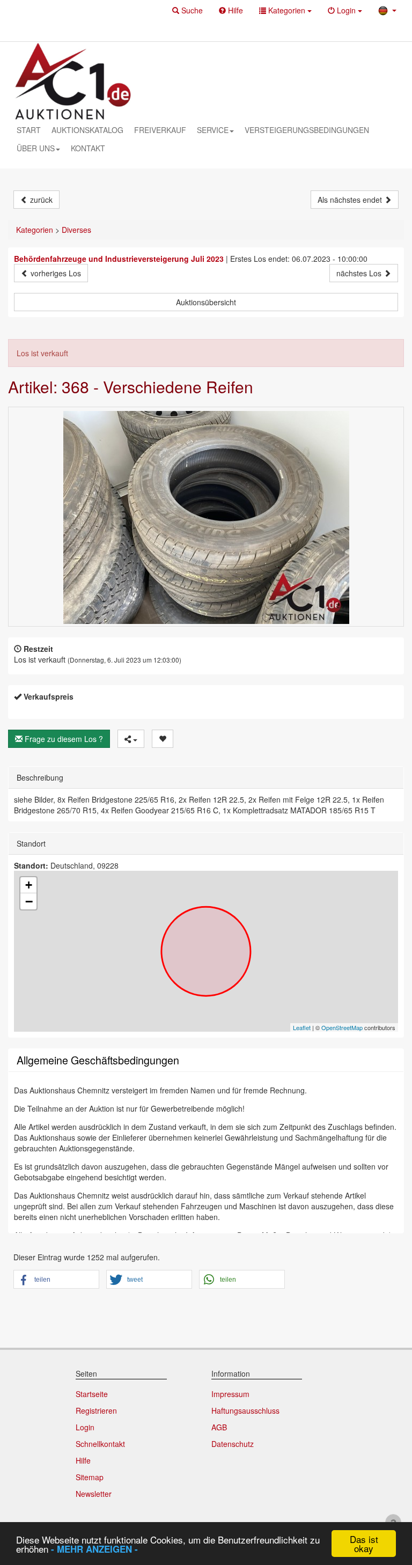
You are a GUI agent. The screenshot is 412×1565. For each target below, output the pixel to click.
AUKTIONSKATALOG (87, 129)
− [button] (29, 901)
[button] (187, 10)
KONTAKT (88, 148)
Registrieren (96, 1410)
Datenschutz (232, 1443)
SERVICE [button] (213, 129)
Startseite (92, 1393)
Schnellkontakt (100, 1443)
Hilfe (83, 1460)
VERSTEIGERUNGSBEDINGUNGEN (307, 129)
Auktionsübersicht (206, 302)
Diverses (76, 229)
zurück (40, 199)
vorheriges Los (54, 273)
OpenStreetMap (342, 1027)
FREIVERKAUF (160, 129)
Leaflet (302, 1027)
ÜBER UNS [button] (36, 148)
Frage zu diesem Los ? (63, 738)
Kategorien (34, 229)
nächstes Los (360, 273)
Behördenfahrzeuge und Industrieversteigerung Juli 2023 (119, 258)
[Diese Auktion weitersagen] (130, 739)
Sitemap (90, 1477)
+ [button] (28, 885)
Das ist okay (364, 1543)
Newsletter (94, 1493)
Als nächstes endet (351, 199)
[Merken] (162, 739)
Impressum (230, 1393)
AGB (219, 1427)
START (29, 129)
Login (85, 1427)
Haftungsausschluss (245, 1410)
